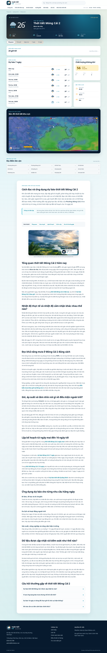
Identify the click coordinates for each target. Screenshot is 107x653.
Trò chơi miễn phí (56, 641)
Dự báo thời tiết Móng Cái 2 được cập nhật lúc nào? (40, 589)
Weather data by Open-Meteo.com (85, 630)
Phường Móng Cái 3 (41, 165)
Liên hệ (52, 7)
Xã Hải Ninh (88, 165)
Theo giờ (19, 42)
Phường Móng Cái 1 (18, 165)
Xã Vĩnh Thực (65, 165)
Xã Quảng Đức (65, 169)
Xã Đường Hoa (18, 172)
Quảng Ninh (16, 12)
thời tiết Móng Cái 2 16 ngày (35, 466)
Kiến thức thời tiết (61, 7)
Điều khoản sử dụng (57, 638)
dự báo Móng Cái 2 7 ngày (46, 455)
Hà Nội (90, 7)
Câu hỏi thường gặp (69, 224)
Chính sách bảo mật (57, 635)
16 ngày (40, 42)
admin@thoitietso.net (13, 643)
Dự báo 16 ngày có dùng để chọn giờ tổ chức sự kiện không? (43, 601)
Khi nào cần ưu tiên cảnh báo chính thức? (36, 606)
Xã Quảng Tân (65, 172)
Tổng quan (11, 42)
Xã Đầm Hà (41, 172)
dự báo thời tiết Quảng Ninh (58, 477)
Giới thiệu (45, 7)
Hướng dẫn (38, 7)
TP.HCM (94, 7)
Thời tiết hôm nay (19, 7)
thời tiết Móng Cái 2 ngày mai (54, 441)
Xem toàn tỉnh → (96, 161)
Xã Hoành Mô (88, 172)
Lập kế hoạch (50, 224)
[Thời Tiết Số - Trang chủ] (17, 3)
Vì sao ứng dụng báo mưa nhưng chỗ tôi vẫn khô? (39, 595)
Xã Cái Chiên (88, 169)
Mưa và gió (42, 224)
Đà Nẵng (98, 7)
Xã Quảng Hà (41, 169)
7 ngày (33, 42)
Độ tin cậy (58, 224)
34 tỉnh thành (29, 7)
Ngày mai (26, 42)
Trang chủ (10, 7)
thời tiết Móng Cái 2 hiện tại (60, 292)
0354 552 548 (10, 640)
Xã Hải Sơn (18, 169)
